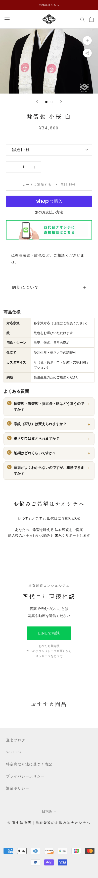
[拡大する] (87, 40)
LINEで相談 (49, 633)
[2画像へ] (52, 102)
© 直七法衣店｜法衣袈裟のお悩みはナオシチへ (49, 823)
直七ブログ (15, 740)
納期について (25, 287)
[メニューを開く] (7, 19)
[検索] (82, 19)
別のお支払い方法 (49, 212)
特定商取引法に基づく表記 (29, 764)
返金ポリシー (17, 788)
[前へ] (37, 101)
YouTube (14, 752)
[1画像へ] (46, 102)
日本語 (47, 811)
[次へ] (61, 101)
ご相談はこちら (49, 5)
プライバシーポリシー (25, 776)
